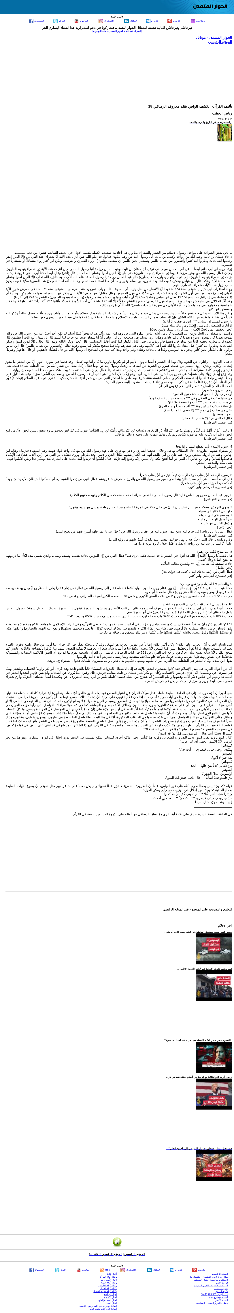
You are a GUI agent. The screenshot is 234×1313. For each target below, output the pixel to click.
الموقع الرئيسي (220, 42)
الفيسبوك (38, 20)
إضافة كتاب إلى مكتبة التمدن (102, 1309)
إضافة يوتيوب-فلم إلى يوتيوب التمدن (98, 1306)
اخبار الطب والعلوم (107, 1300)
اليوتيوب (83, 20)
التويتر (61, 20)
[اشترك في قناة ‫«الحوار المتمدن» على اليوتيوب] (117, 31)
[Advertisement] (122, 69)
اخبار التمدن (111, 1303)
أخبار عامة (112, 1274)
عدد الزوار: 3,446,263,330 (214, 1294)
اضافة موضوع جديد (218, 1297)
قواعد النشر (222, 1282)
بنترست (176, 20)
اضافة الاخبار (221, 1300)
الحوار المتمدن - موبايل (214, 37)
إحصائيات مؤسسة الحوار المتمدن (211, 1279)
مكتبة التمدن (221, 1291)
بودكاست (200, 20)
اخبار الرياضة (110, 1294)
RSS (107, 1269)
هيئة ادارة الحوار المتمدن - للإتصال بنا (209, 1276)
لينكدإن (133, 20)
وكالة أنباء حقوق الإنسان (104, 1291)
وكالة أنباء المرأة (108, 1276)
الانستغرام (108, 20)
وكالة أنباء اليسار (108, 1282)
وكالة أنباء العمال (108, 1288)
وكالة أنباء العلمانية (107, 1285)
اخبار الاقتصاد (110, 1297)
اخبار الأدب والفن (108, 1279)
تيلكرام (154, 20)
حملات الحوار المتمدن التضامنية (212, 1303)
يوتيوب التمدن (221, 1288)
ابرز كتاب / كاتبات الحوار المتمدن (211, 1285)
